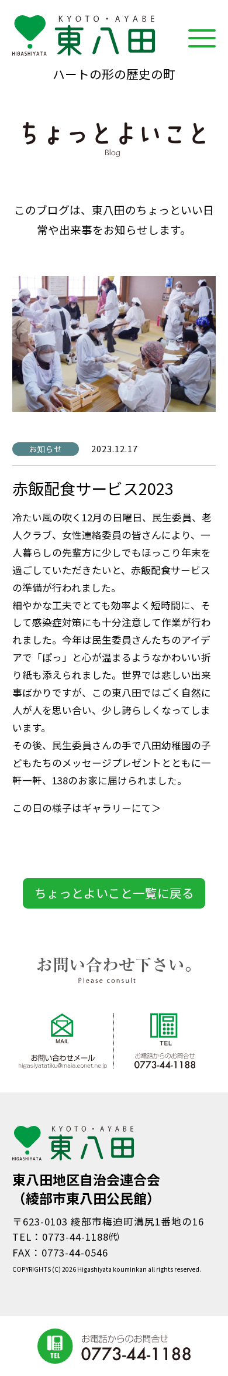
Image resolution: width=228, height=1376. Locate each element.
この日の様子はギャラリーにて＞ (86, 808)
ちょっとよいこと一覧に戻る (114, 893)
